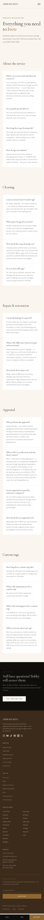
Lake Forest (26, 821)
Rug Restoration (8, 755)
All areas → (6, 842)
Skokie (4, 828)
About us (6, 778)
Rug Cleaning (7, 747)
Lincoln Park (6, 811)
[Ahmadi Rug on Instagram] (4, 736)
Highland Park (7, 821)
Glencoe (25, 818)
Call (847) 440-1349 (14, 699)
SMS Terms (21, 909)
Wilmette (25, 815)
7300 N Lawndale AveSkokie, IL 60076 (9, 861)
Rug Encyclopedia (8, 789)
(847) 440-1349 (13, 42)
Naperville (26, 832)
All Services (6, 766)
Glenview (25, 825)
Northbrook (6, 825)
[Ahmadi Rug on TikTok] (11, 736)
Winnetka (5, 818)
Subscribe (22, 896)
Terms (14, 909)
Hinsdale (25, 828)
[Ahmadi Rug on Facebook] (15, 736)
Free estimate (7, 800)
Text (22, 917)
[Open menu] (39, 4)
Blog (4, 781)
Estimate (36, 917)
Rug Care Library (8, 785)
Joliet (24, 835)
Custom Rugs (7, 762)
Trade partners (7, 796)
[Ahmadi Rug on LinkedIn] (18, 736)
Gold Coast (26, 811)
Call (7, 917)
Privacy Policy (6, 909)
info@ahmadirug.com (10, 856)
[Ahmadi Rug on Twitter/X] (22, 736)
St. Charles (6, 835)
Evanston (5, 815)
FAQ (4, 792)
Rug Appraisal (7, 758)
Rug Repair (6, 751)
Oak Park (5, 832)
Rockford (5, 838)
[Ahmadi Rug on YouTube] (7, 736)
